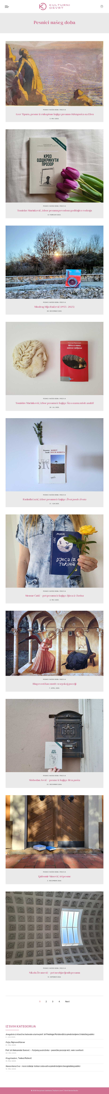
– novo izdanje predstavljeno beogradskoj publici (43, 1066)
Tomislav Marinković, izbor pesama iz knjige (54, 403)
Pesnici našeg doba (51, 109)
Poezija (63, 109)
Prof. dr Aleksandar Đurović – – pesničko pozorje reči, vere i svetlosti (44, 1050)
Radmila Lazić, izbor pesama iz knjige (54, 499)
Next (67, 1001)
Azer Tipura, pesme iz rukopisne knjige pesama (54, 114)
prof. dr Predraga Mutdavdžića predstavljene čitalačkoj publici (50, 1034)
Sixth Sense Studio (71, 1090)
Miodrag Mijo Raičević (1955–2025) (54, 307)
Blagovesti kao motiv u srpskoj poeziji (54, 684)
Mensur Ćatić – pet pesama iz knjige (54, 595)
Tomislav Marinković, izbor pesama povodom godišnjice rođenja (54, 210)
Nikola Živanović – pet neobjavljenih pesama (54, 973)
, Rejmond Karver (15, 1042)
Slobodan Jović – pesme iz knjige (54, 780)
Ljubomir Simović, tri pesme (54, 876)
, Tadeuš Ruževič (19, 1058)
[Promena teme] (101, 6)
